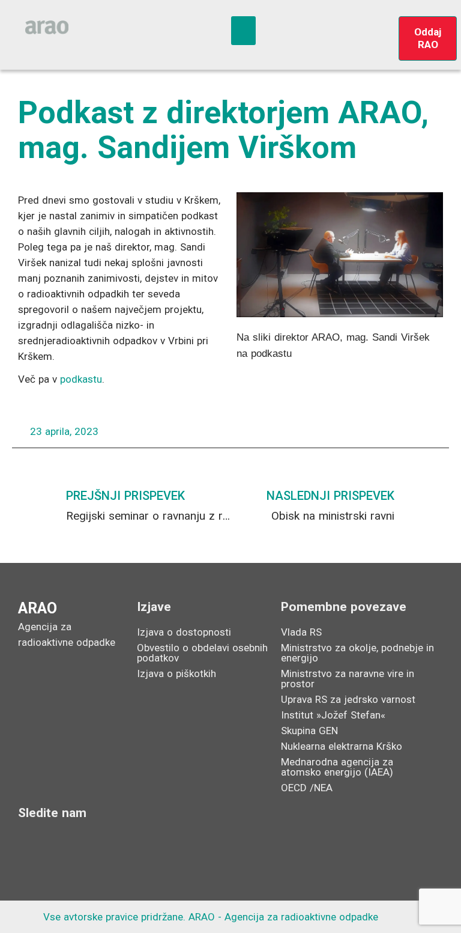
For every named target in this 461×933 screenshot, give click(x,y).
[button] (243, 30)
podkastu (81, 379)
